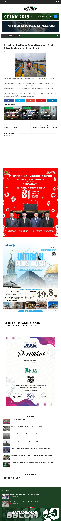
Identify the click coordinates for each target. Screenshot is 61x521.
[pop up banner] (30, 520)
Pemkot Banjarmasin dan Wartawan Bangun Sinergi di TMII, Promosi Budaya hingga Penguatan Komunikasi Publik (30, 113)
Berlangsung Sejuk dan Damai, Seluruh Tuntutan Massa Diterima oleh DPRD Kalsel (32, 455)
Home (3, 35)
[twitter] (56, 2)
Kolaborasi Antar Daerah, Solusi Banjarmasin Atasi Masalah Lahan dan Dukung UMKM (12, 114)
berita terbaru (23, 51)
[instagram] (59, 2)
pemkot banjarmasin (31, 51)
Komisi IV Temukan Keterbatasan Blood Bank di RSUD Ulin (25, 501)
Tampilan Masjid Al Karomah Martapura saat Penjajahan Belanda (28, 441)
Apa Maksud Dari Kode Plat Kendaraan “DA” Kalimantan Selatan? (27, 426)
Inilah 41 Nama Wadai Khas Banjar (20, 419)
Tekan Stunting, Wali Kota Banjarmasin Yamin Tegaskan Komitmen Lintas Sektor (48, 114)
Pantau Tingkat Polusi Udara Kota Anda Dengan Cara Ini (25, 433)
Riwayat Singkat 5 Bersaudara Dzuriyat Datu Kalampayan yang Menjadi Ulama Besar (32, 462)
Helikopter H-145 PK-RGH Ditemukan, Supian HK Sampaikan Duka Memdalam (31, 448)
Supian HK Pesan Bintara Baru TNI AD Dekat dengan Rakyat (25, 494)
